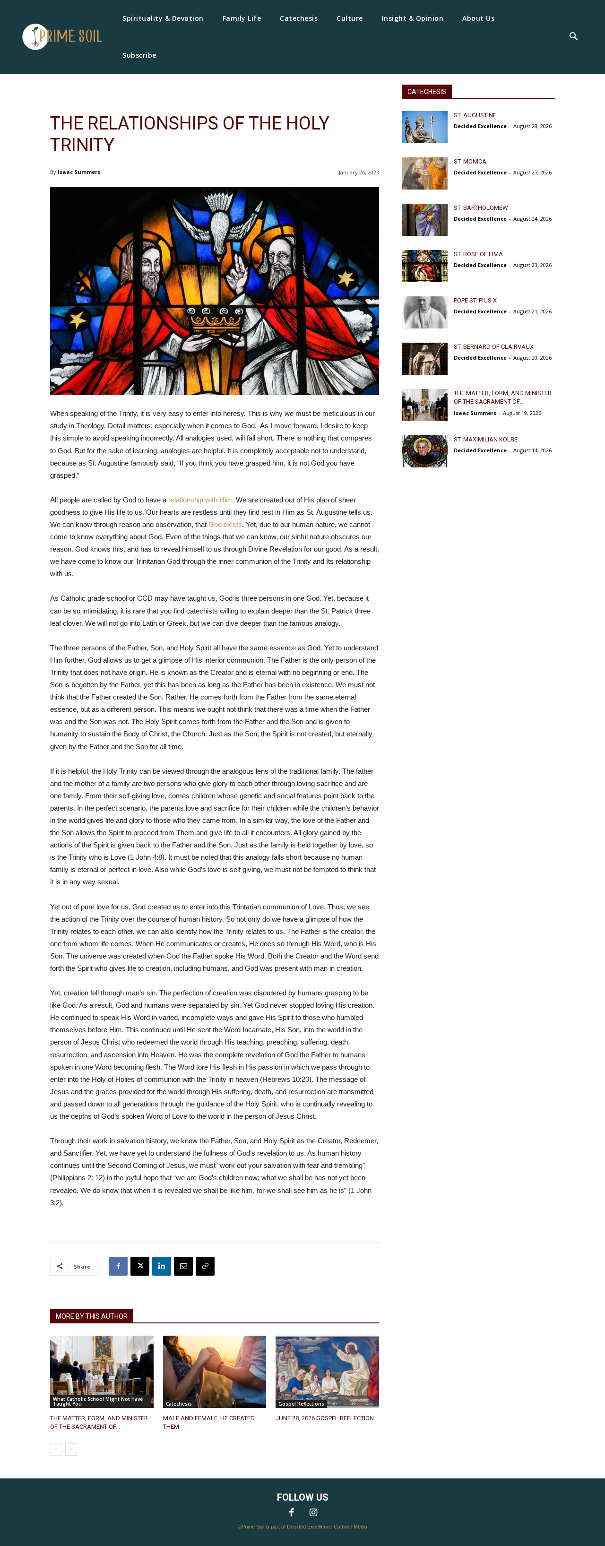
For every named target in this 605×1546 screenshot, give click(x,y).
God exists (225, 524)
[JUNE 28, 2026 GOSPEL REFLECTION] (327, 1372)
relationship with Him (200, 500)
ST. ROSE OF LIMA (478, 254)
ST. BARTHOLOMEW (481, 207)
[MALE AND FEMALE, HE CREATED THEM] (215, 1372)
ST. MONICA (470, 161)
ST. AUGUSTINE (475, 115)
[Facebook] (118, 1266)
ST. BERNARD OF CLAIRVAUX (494, 346)
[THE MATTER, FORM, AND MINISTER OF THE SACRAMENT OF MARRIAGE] (102, 1372)
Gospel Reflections (301, 1403)
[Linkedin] (161, 1266)
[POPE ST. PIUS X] (425, 312)
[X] (139, 1266)
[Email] (183, 1266)
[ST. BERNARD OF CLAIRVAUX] (425, 359)
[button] (573, 37)
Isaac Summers (79, 171)
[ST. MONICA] (425, 173)
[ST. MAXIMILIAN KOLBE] (425, 451)
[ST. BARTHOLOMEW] (425, 220)
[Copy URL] (205, 1266)
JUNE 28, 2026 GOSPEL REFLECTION (325, 1418)
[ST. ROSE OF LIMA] (425, 266)
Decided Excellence (480, 126)
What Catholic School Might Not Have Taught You (98, 1401)
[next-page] (71, 1449)
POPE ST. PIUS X (475, 300)
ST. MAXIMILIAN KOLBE (486, 439)
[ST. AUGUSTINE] (425, 127)
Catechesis (179, 1403)
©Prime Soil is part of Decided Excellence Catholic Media (302, 1526)
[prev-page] (56, 1449)
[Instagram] (313, 1513)
